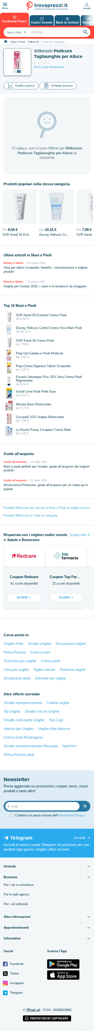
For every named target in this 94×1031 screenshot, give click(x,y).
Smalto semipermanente (23, 703)
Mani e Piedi (18, 41)
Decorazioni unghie (71, 644)
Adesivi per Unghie (18, 729)
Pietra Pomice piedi (19, 755)
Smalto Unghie (39, 644)
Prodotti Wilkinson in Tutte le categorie (31, 515)
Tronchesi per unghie (20, 661)
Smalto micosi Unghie (42, 711)
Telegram (16, 992)
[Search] (85, 32)
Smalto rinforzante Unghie (24, 720)
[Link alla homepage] (6, 41)
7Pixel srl (33, 1010)
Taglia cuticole (44, 669)
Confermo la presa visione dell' (50, 815)
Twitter (14, 973)
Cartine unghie (58, 703)
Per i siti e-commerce (19, 885)
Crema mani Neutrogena (23, 737)
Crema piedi (50, 661)
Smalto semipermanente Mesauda (31, 746)
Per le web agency (16, 894)
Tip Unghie (12, 711)
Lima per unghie (16, 669)
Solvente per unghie (50, 678)
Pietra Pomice (15, 652)
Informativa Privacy (71, 815)
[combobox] (16, 32)
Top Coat (56, 720)
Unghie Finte (13, 644)
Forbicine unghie (73, 669)
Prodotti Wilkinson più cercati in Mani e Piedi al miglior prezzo (47, 508)
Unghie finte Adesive (54, 729)
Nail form (69, 746)
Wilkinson (33, 41)
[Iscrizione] (85, 806)
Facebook (16, 964)
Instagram (16, 983)
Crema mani (40, 652)
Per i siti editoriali (16, 904)
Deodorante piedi (17, 678)
